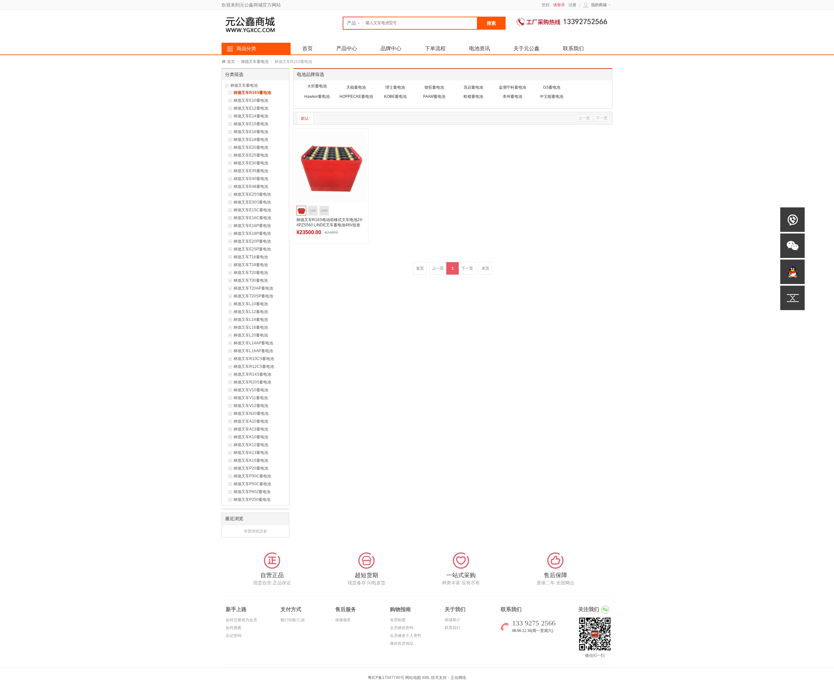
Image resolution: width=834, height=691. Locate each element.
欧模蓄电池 (473, 96)
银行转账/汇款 (292, 620)
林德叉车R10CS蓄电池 (254, 358)
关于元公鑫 (526, 48)
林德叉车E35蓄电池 (251, 171)
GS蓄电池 (551, 87)
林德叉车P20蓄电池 (251, 468)
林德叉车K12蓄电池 (251, 445)
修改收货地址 (401, 643)
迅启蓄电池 (473, 87)
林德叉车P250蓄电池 (252, 499)
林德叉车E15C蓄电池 (252, 210)
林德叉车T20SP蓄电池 (253, 296)
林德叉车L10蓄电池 (251, 304)
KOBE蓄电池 (395, 96)
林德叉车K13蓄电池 (251, 452)
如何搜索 (233, 627)
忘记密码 (233, 635)
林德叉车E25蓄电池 (251, 155)
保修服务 (343, 620)
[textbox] (410, 23)
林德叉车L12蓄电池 (251, 311)
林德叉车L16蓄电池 (251, 327)
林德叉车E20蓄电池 (251, 147)
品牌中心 (391, 48)
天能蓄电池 (356, 87)
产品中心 (346, 48)
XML (426, 677)
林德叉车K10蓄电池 (251, 437)
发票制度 (398, 620)
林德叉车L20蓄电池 (251, 335)
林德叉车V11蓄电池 (251, 398)
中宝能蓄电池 (551, 96)
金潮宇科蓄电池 (512, 87)
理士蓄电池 (395, 87)
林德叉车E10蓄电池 (251, 100)
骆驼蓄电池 (434, 87)
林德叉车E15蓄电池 (251, 124)
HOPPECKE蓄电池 (356, 96)
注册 (572, 5)
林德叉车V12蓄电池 (251, 405)
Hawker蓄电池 (317, 96)
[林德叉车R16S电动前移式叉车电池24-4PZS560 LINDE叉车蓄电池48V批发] (331, 167)
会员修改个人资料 (405, 635)
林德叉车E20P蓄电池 (252, 241)
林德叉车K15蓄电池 (251, 460)
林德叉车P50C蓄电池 (252, 484)
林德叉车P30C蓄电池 (252, 476)
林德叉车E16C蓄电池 (252, 218)
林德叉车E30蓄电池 (251, 163)
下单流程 (435, 48)
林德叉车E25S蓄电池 (252, 194)
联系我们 (573, 48)
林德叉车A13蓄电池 (251, 429)
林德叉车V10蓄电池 (251, 390)
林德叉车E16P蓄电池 (252, 225)
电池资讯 (479, 48)
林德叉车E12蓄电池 (251, 108)
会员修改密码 (401, 627)
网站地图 (413, 677)
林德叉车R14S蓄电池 (252, 374)
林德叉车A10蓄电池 (251, 421)
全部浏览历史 (255, 531)
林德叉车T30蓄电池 (251, 280)
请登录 (559, 5)
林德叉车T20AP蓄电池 (253, 288)
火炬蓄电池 (317, 86)
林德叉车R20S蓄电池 (252, 382)
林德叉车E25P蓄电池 (252, 249)
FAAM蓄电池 (434, 96)
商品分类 (246, 48)
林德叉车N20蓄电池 (251, 413)
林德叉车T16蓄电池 (251, 257)
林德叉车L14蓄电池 (251, 319)
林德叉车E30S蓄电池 (252, 202)
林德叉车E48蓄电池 (251, 186)
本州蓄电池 (512, 96)
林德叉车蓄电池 (254, 61)
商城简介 (452, 620)
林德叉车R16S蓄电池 (252, 92)
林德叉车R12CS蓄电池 (254, 366)
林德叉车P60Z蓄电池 (252, 491)
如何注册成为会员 (241, 620)
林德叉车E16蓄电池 (251, 131)
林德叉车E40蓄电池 (251, 178)
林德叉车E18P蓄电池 (252, 233)
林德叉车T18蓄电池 (251, 265)
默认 (305, 118)
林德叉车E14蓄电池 (251, 116)
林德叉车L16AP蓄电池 (253, 351)
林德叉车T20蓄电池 (251, 272)
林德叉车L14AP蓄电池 (253, 343)
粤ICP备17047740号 (386, 677)
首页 (231, 61)
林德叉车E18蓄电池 (251, 139)
